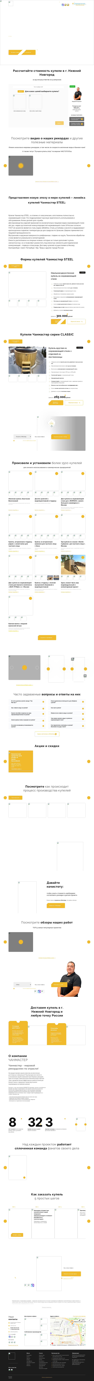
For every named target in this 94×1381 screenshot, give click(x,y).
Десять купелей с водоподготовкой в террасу (45, 500)
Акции (42, 9)
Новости (50, 9)
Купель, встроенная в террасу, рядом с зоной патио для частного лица (20, 544)
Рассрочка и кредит (31, 1362)
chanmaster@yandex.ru (14, 1331)
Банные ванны (42, 1358)
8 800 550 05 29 (16, 1213)
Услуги (28, 1356)
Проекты (22, 9)
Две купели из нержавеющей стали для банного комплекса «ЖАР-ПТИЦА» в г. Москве (20, 585)
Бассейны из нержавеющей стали (43, 1362)
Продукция (11, 9)
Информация (59, 9)
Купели (40, 1359)
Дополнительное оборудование (42, 1365)
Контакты (82, 9)
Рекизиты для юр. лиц (13, 1345)
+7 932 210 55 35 (16, 1215)
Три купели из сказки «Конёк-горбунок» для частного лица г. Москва (73, 544)
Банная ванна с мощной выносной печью (18, 625)
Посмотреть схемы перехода (79, 1316)
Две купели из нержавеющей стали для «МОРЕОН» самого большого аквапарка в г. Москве (72, 502)
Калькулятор (31, 9)
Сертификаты (29, 1361)
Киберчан (41, 1356)
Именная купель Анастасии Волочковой (19, 500)
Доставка (41, 1367)
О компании (72, 9)
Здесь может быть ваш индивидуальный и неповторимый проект (70, 585)
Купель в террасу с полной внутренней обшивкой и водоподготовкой (45, 585)
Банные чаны (41, 1355)
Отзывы (28, 1359)
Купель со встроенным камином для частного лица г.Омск (45, 544)
